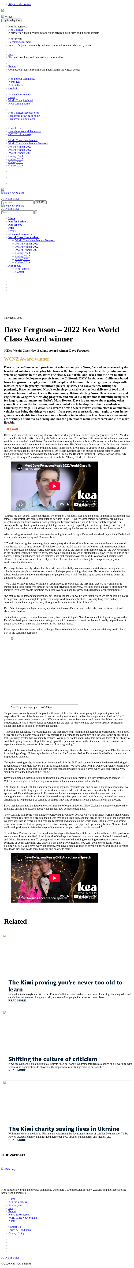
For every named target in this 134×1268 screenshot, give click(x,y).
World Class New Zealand (23, 140)
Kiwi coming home (19, 103)
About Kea (14, 81)
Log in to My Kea (11, 20)
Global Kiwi (15, 128)
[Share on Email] (16, 429)
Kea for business (18, 221)
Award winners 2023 (20, 146)
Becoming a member (19, 41)
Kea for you (15, 224)
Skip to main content (19, 4)
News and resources (19, 94)
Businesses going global (21, 118)
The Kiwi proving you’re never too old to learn (65, 985)
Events (12, 66)
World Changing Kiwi (20, 100)
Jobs (10, 54)
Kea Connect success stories (23, 112)
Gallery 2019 (15, 165)
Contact (12, 88)
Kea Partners (15, 84)
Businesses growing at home (24, 115)
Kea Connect (15, 29)
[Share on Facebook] (11, 429)
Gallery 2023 (15, 156)
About (11, 1220)
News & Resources (19, 1214)
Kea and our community (21, 78)
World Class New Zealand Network (28, 143)
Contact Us (14, 1226)
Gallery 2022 (15, 159)
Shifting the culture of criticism (52, 1059)
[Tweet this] (8, 429)
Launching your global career (24, 131)
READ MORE (17, 1000)
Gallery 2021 (15, 162)
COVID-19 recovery (19, 134)
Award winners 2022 (20, 149)
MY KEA (13, 198)
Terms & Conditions (19, 1229)
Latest (11, 97)
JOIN (4, 198)
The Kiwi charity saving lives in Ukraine (64, 1128)
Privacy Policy (16, 1233)
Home (11, 218)
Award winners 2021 (20, 152)
